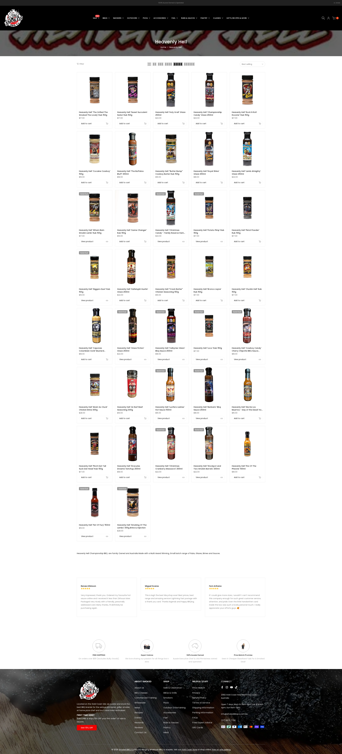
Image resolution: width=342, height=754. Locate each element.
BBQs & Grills (170, 692)
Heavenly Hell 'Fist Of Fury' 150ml (94, 525)
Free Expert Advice (202, 722)
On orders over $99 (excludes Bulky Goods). (99, 658)
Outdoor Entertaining (174, 707)
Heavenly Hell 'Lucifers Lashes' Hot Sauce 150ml (169, 408)
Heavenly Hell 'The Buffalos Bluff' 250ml (130, 172)
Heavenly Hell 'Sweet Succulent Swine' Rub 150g (132, 113)
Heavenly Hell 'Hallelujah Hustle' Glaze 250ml (132, 290)
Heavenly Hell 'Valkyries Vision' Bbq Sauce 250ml (170, 349)
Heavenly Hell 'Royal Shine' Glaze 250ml (206, 172)
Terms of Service (201, 702)
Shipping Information (203, 707)
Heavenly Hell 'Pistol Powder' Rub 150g (245, 231)
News (137, 707)
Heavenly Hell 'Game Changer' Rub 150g (132, 231)
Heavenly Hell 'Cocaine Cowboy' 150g (94, 172)
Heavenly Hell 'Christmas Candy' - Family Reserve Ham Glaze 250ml (169, 231)
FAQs (195, 717)
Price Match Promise (243, 655)
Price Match (198, 687)
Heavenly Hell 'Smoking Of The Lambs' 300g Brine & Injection (132, 526)
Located (80, 704)
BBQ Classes (141, 692)
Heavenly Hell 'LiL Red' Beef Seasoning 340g (130, 408)
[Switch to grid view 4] (168, 64)
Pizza (166, 702)
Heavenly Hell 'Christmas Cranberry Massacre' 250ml (168, 467)
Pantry (166, 727)
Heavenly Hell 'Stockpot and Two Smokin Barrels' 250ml (207, 467)
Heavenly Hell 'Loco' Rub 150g (208, 348)
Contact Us (140, 732)
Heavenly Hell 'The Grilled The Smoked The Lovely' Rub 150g (93, 113)
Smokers (168, 697)
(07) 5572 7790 (228, 720)
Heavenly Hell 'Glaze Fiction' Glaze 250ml (130, 349)
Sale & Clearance (172, 687)
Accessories (169, 712)
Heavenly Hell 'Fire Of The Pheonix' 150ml (244, 467)
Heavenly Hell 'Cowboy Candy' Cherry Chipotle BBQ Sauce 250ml (246, 349)
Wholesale (140, 702)
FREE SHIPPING (99, 655)
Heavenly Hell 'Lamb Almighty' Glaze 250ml (246, 172)
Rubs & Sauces (171, 722)
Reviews (139, 727)
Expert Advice (147, 655)
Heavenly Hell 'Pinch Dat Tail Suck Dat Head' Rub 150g (92, 467)
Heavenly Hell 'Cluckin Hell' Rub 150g (247, 290)
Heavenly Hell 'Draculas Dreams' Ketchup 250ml (128, 467)
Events (138, 717)
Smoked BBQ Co (126, 749)
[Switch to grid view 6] (189, 64)
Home (163, 47)
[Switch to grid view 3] (160, 64)
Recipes (139, 712)
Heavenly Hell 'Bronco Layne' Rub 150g (207, 290)
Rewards (139, 722)
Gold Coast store (189, 749)
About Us (139, 687)
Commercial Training (146, 697)
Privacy (196, 692)
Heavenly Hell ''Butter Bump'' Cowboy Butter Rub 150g (169, 172)
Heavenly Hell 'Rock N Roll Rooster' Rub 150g (244, 113)
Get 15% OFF (87, 727)
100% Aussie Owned (195, 655)
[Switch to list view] (149, 64)
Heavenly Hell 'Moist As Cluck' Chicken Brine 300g (93, 408)
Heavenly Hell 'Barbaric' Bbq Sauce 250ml (207, 408)
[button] (110, 75)
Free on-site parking (221, 749)
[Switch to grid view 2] (154, 64)
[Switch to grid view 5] (177, 64)
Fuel (165, 717)
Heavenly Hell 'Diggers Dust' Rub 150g (94, 290)
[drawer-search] (323, 18)
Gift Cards (197, 727)
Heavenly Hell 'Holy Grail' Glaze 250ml (170, 113)
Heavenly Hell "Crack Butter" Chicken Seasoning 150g (169, 290)
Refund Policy (199, 697)
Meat (166, 732)
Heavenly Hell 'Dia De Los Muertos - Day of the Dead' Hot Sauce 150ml (247, 408)
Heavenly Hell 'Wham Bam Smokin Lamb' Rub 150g (91, 231)
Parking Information (202, 712)
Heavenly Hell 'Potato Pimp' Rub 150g (209, 231)
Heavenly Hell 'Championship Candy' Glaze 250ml (208, 113)
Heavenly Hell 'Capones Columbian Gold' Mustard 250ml (91, 349)
